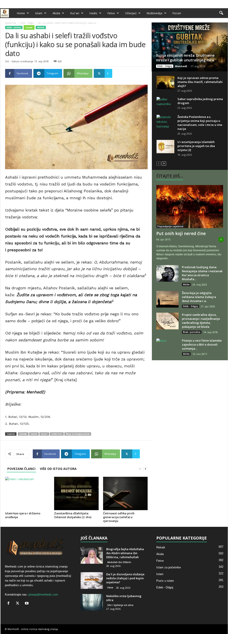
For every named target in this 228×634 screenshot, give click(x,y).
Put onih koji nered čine (181, 233)
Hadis (93, 13)
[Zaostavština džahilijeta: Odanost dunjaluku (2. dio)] (76, 493)
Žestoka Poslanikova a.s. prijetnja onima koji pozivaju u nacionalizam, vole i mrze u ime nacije (199, 123)
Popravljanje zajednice (170, 226)
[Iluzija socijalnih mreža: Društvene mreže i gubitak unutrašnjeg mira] (190, 46)
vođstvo (56, 434)
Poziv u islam (165, 580)
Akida (56, 13)
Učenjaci (130, 13)
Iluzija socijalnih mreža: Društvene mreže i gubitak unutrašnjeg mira (185, 57)
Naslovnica (10, 22)
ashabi (23, 434)
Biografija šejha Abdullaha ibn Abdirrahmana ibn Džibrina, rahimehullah (125, 553)
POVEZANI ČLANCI (21, 469)
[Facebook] (210, 3)
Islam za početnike (168, 567)
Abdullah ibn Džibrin (119, 562)
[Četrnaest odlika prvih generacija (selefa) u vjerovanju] (125, 493)
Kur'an (74, 13)
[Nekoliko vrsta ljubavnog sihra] (92, 602)
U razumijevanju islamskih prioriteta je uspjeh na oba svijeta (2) (196, 146)
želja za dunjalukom (78, 434)
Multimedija (154, 13)
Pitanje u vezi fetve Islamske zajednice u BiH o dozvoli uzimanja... (202, 344)
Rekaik (40, 27)
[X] (217, 3)
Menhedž (181, 66)
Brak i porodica (191, 332)
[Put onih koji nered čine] (190, 206)
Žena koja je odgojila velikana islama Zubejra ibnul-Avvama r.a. (199, 297)
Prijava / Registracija (15, 3)
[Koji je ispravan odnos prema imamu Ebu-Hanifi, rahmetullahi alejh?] (165, 82)
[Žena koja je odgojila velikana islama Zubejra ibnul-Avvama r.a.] (167, 299)
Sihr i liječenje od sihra (120, 605)
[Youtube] (224, 3)
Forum (177, 13)
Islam (38, 13)
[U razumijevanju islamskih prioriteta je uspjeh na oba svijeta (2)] (165, 146)
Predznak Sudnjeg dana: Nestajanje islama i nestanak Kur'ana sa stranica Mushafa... (202, 273)
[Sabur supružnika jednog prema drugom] (165, 103)
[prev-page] (140, 468)
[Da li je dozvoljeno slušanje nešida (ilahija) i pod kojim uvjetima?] (92, 580)
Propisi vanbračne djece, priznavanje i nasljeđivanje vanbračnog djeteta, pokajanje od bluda (201, 321)
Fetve (111, 13)
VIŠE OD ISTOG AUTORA (58, 469)
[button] (221, 13)
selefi (34, 434)
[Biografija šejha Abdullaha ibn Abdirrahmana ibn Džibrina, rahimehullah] (92, 555)
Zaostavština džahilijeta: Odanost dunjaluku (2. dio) (72, 515)
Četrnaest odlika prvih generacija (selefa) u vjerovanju (118, 517)
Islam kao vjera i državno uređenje (22, 515)
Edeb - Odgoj (27, 22)
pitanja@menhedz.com (43, 594)
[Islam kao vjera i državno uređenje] (27, 493)
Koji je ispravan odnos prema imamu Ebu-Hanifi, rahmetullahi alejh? (200, 82)
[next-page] (145, 468)
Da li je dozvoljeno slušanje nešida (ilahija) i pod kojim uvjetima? (125, 578)
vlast (44, 434)
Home (21, 13)
